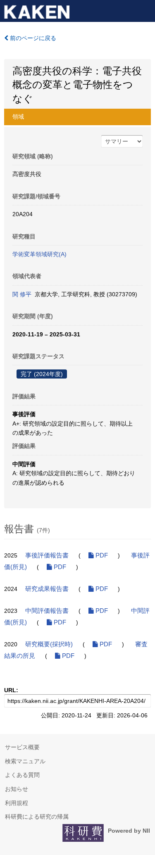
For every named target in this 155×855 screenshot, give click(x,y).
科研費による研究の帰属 (37, 816)
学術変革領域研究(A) (39, 254)
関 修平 (21, 294)
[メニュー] (145, 10)
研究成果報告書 (47, 589)
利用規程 (16, 803)
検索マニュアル (25, 761)
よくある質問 (22, 775)
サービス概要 (22, 747)
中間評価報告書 (47, 610)
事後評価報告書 (47, 555)
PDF (101, 555)
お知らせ (16, 789)
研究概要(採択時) (49, 644)
